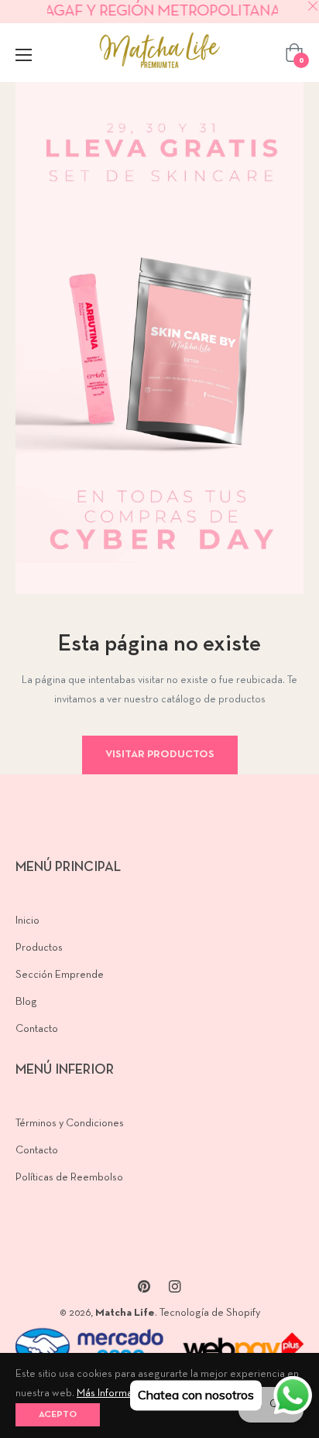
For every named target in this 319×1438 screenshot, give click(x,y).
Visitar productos (159, 755)
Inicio (27, 921)
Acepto (58, 1415)
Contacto (36, 1029)
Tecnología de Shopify (210, 1313)
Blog (26, 1002)
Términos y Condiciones (69, 1124)
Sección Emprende (59, 975)
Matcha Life (125, 1313)
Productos (39, 948)
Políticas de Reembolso (69, 1178)
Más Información (114, 1393)
